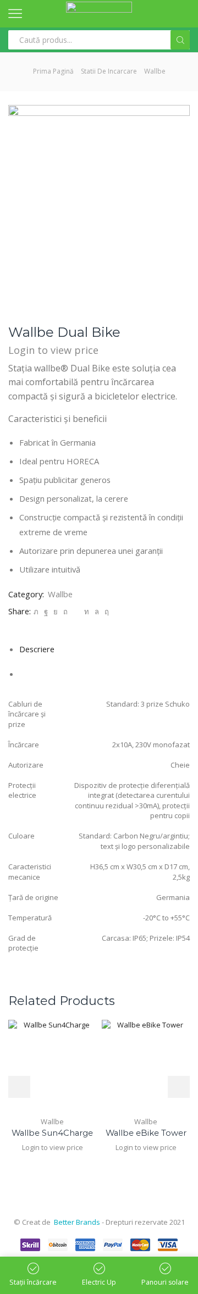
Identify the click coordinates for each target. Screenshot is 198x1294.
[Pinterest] (65, 612)
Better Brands (77, 1222)
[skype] (105, 612)
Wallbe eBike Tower (146, 1133)
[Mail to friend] (75, 612)
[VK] (56, 612)
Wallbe (155, 71)
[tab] (36, 648)
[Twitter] (36, 612)
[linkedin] (86, 612)
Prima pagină (53, 71)
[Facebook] (46, 612)
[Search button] (180, 39)
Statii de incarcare (109, 71)
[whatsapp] (97, 612)
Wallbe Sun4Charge (52, 1133)
